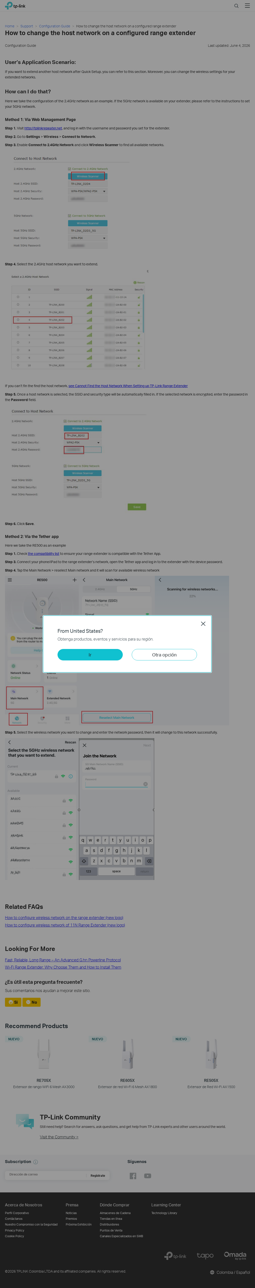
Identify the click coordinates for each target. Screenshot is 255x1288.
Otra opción (164, 654)
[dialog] (127, 644)
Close (203, 624)
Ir (90, 654)
